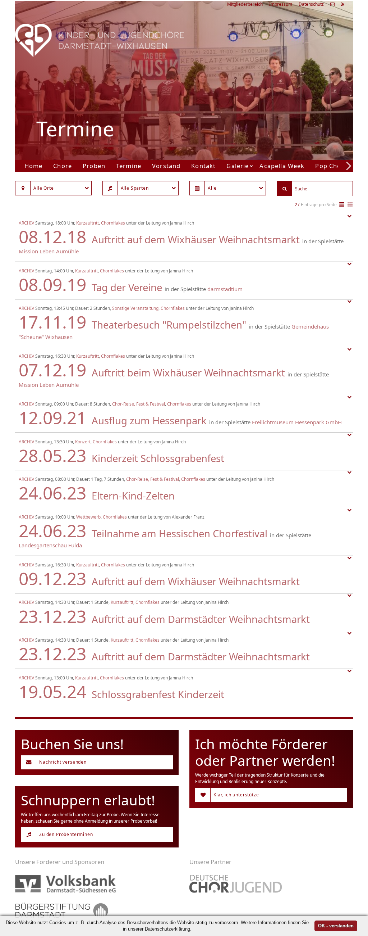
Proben (94, 166)
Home (33, 166)
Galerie (237, 166)
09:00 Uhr (257, 108)
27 (297, 205)
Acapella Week (281, 166)
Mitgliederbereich (245, 4)
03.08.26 (274, 73)
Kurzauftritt (87, 223)
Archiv (26, 223)
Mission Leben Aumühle (49, 251)
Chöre (62, 166)
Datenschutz (311, 4)
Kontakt (203, 166)
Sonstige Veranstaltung (135, 308)
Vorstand (166, 166)
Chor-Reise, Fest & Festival (138, 404)
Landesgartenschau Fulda (50, 545)
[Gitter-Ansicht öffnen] (350, 205)
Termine (128, 166)
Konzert (83, 442)
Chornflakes (113, 223)
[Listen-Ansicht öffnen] (341, 205)
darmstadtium (225, 289)
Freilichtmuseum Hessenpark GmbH (297, 422)
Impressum (280, 4)
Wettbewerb (88, 517)
